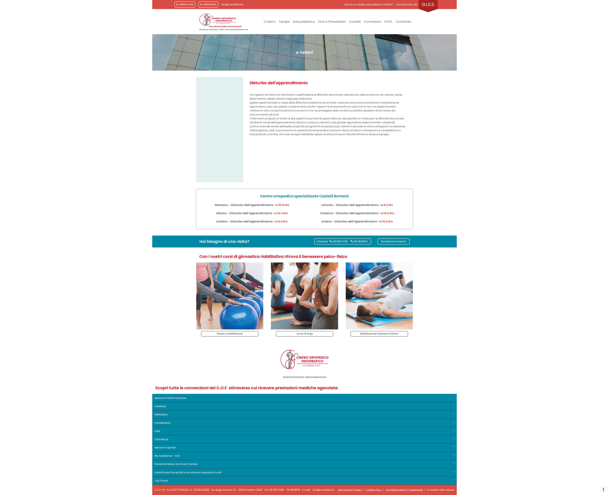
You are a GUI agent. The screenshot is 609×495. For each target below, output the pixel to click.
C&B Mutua (161, 439)
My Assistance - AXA (167, 456)
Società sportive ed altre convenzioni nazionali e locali (187, 472)
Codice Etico (374, 490)
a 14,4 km (281, 213)
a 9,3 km (387, 205)
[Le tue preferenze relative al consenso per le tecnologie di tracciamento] (603, 489)
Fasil (157, 431)
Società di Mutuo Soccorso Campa (175, 464)
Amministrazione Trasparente (404, 490)
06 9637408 (339, 241)
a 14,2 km (387, 213)
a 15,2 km (386, 221)
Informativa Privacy (350, 490)
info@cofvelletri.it (232, 4)
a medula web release (441, 490)
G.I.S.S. (428, 4)
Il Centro (270, 22)
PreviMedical (162, 423)
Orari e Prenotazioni (332, 22)
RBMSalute (161, 414)
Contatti (355, 22)
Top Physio (161, 480)
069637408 (186, 4)
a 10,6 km (282, 205)
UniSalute (160, 406)
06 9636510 (360, 241)
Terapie (284, 22)
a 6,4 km (281, 221)
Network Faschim (165, 447)
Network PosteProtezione (170, 398)
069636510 (209, 4)
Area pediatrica (304, 22)
